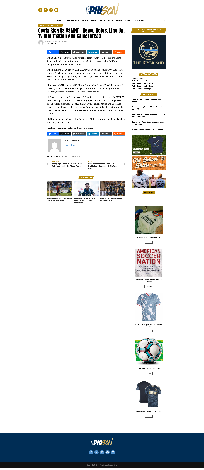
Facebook (149, 193)
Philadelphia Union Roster (141, 81)
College (93, 20)
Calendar (128, 20)
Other (110, 20)
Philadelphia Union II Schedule (143, 86)
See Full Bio (70, 145)
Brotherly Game (74, 156)
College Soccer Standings (141, 89)
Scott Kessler (51, 43)
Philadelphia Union (72, 20)
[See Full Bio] (76, 145)
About (59, 20)
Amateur (85, 20)
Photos (119, 20)
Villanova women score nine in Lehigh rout (147, 130)
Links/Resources (140, 20)
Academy (102, 20)
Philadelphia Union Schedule (142, 83)
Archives (63, 156)
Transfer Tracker (138, 78)
